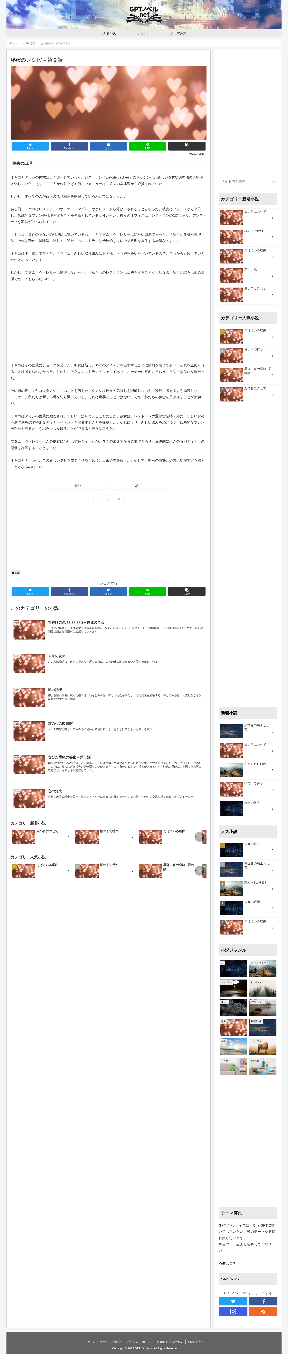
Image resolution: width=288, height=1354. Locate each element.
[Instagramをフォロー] (233, 1311)
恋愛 (17, 572)
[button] (187, 146)
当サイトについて (111, 1341)
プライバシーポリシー (139, 1341)
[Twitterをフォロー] (233, 1301)
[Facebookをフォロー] (263, 1301)
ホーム (91, 1341)
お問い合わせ (195, 1341)
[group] (42, 837)
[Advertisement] (108, 322)
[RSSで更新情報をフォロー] (263, 1311)
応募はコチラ (229, 1263)
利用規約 (162, 1341)
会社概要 (177, 1341)
